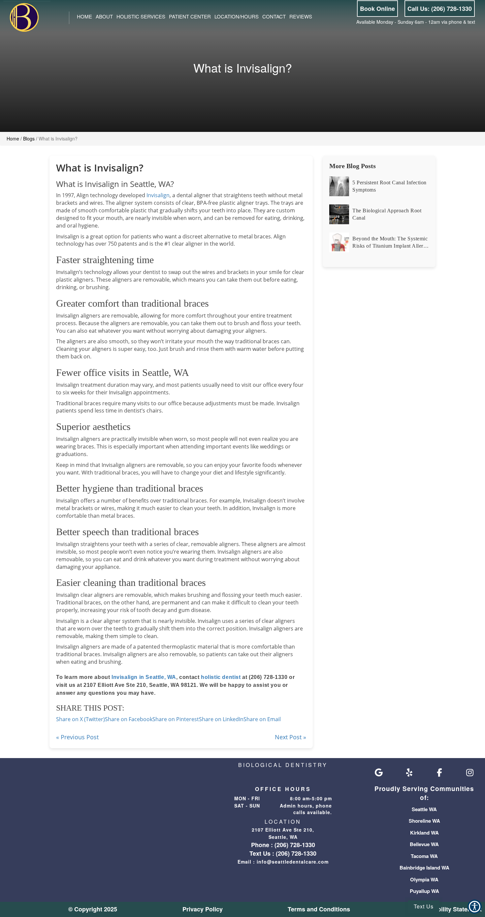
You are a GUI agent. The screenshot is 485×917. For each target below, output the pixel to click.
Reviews (300, 16)
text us (424, 906)
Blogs (29, 138)
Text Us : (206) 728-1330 (282, 853)
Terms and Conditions (319, 909)
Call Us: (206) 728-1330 (439, 8)
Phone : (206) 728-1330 (283, 845)
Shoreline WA (424, 820)
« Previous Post (77, 737)
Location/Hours (236, 16)
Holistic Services (140, 16)
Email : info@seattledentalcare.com (283, 861)
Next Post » (290, 737)
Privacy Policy (202, 909)
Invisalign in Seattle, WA (144, 677)
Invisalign (158, 195)
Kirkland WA (424, 832)
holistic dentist (221, 677)
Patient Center (190, 16)
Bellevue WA (424, 844)
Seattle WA (424, 809)
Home (84, 16)
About (104, 16)
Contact (274, 16)
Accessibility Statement (448, 909)
